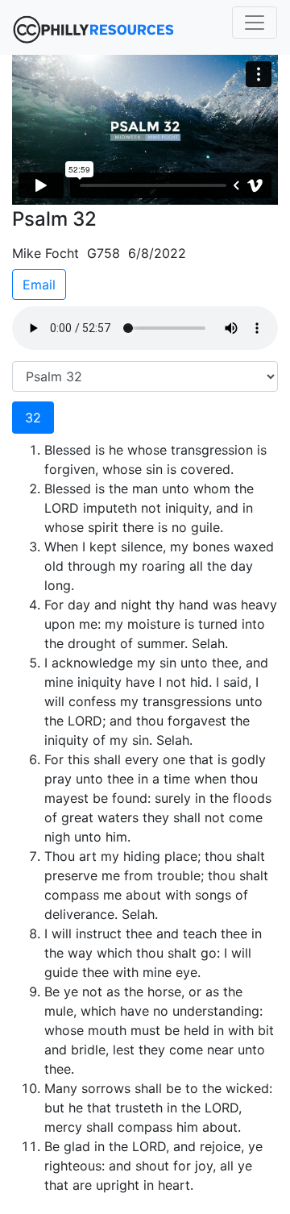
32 (33, 418)
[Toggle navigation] (254, 22)
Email (39, 284)
